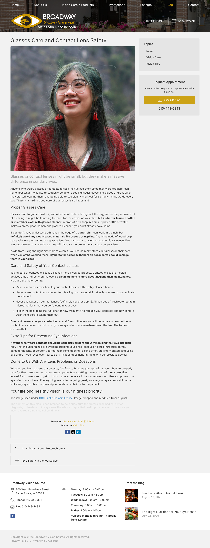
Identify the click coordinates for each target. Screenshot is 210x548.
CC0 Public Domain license (56, 398)
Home (14, 5)
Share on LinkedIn (78, 432)
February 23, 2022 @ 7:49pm (79, 421)
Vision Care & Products (78, 5)
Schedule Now (171, 99)
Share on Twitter (73, 432)
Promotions (117, 5)
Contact (194, 5)
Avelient (53, 540)
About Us (40, 5)
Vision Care (153, 57)
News (149, 51)
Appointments (186, 21)
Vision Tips (78, 425)
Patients (146, 5)
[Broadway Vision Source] (43, 21)
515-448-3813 (154, 21)
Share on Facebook (67, 432)
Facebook (12, 516)
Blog (170, 5)
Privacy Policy (19, 540)
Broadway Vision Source (49, 536)
